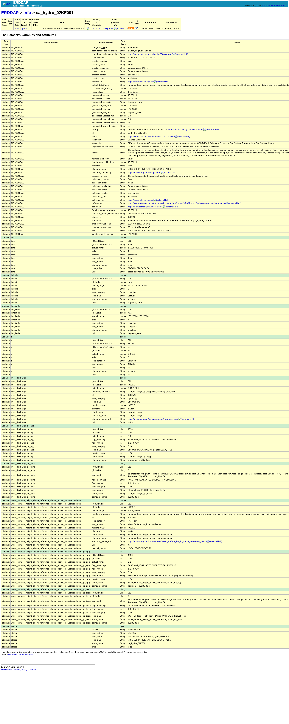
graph (24, 28)
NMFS (270, 5)
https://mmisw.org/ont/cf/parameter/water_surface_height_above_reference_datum (167, 541)
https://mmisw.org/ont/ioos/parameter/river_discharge (153, 419)
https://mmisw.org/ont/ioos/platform (144, 172)
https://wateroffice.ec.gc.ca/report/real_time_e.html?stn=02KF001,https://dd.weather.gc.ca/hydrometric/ (177, 203)
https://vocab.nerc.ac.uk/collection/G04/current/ (150, 54)
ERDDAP (10, 12)
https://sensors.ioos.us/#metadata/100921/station (151, 136)
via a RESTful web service (20, 655)
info (27, 12)
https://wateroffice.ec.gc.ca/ (141, 82)
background (108, 28)
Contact (32, 669)
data (17, 28)
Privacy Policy (20, 669)
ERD (283, 5)
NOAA (264, 5)
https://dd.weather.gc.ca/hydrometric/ (185, 129)
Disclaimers (6, 669)
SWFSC (277, 5)
